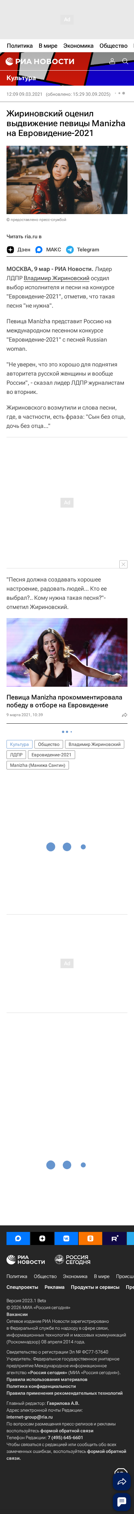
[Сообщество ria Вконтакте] (66, 1238)
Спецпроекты (22, 1287)
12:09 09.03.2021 (25, 94)
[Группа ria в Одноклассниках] (90, 1238)
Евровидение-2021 (52, 754)
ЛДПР (16, 754)
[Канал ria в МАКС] (18, 1238)
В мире (102, 1276)
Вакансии (17, 1314)
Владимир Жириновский (56, 278)
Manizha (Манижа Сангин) (37, 765)
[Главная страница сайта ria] (39, 61)
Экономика (75, 1276)
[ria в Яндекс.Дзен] (42, 1238)
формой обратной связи (66, 1430)
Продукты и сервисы (95, 1287)
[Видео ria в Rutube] (114, 1238)
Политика (17, 1276)
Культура (19, 744)
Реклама (54, 1287)
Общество (49, 744)
